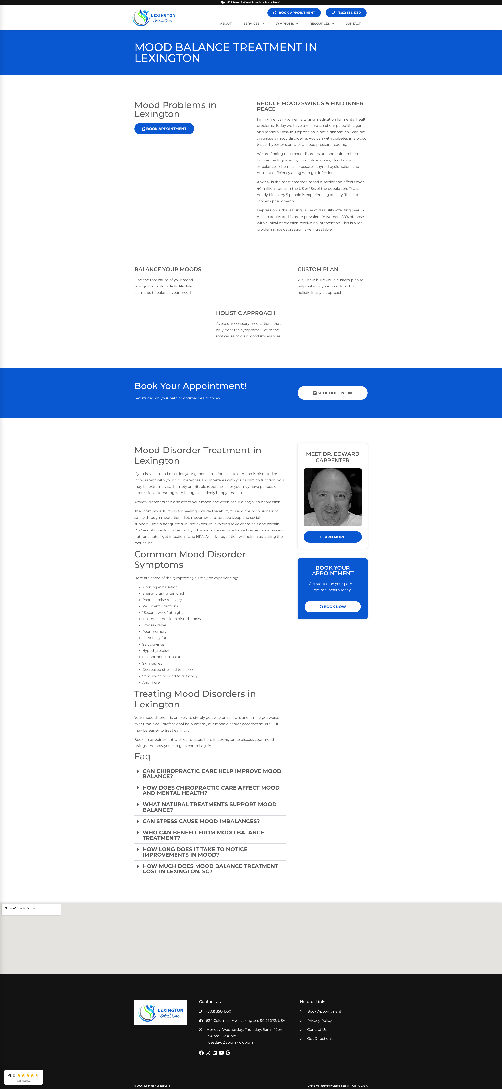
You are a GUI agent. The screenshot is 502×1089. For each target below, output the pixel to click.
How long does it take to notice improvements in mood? (195, 852)
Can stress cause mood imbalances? (201, 821)
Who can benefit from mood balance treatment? (203, 835)
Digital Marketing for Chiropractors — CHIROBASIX (338, 1085)
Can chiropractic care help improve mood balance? (212, 774)
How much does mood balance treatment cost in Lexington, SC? (210, 869)
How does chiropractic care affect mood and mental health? (211, 790)
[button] (210, 773)
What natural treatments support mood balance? (209, 807)
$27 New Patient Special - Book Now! (253, 2)
